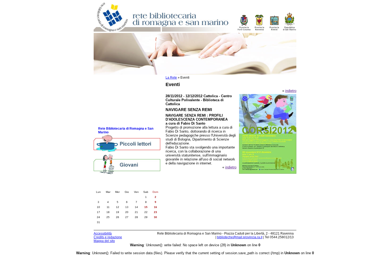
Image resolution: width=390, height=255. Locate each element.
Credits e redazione (108, 237)
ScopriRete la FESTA (114, 122)
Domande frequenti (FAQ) (117, 117)
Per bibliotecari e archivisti (118, 80)
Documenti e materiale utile (119, 85)
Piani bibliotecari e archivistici (121, 101)
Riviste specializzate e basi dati (122, 112)
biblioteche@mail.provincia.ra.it (239, 237)
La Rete (171, 77)
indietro (290, 91)
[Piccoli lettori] (127, 143)
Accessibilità (103, 233)
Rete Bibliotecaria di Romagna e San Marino (125, 130)
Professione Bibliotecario (117, 90)
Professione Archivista (115, 96)
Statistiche (106, 106)
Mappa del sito (104, 241)
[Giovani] (127, 164)
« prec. (112, 186)
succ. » (142, 186)
